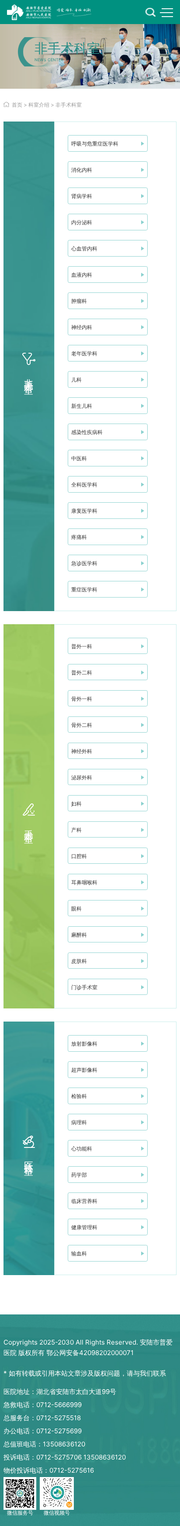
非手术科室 (68, 104)
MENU (166, 12)
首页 (17, 105)
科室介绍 (38, 104)
